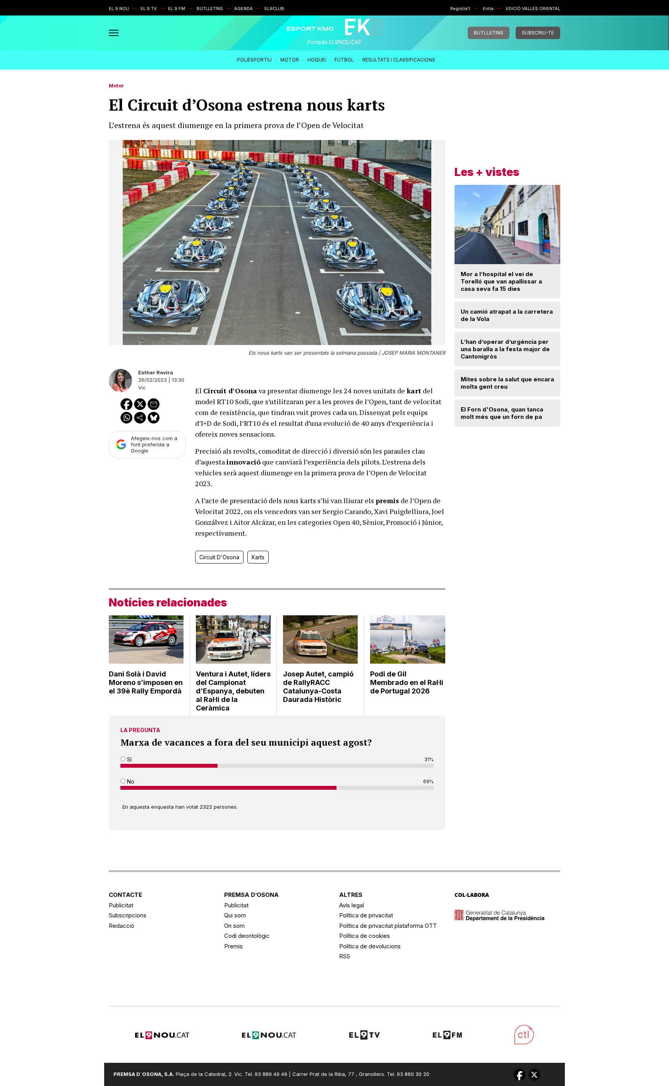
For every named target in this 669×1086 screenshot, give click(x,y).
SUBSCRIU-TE (538, 33)
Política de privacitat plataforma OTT (388, 925)
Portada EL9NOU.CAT (334, 42)
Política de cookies (364, 935)
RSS (344, 956)
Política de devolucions (370, 946)
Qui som (235, 915)
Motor (289, 60)
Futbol (344, 60)
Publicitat (121, 905)
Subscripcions (127, 915)
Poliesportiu (254, 60)
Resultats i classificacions (398, 60)
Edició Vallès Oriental (533, 8)
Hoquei (316, 60)
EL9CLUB (274, 8)
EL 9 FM (176, 8)
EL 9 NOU (119, 8)
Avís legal (351, 905)
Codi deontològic (247, 935)
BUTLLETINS (210, 8)
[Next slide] (551, 211)
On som (234, 925)
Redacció (121, 925)
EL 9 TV (149, 8)
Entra (488, 8)
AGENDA (243, 8)
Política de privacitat (366, 915)
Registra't (460, 8)
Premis (233, 946)
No (129, 781)
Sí (128, 759)
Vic (142, 387)
